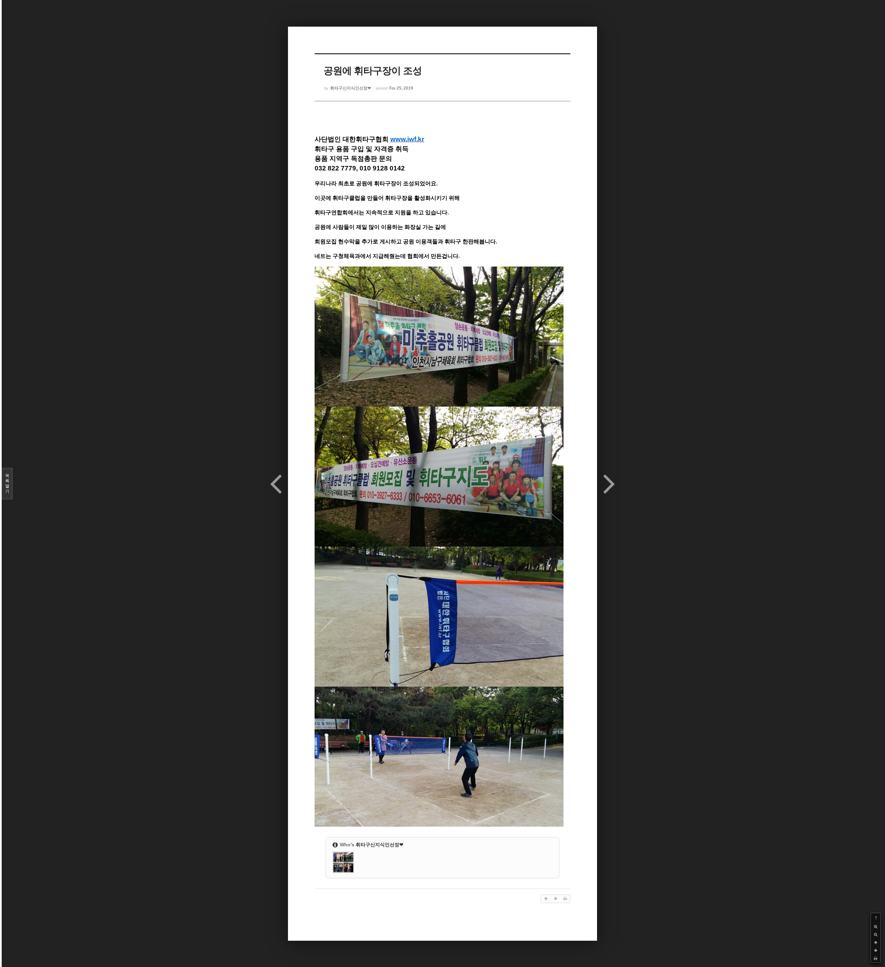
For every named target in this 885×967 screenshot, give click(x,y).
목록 (7, 483)
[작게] (876, 935)
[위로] (876, 943)
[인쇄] (876, 959)
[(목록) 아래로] (876, 951)
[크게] (876, 927)
